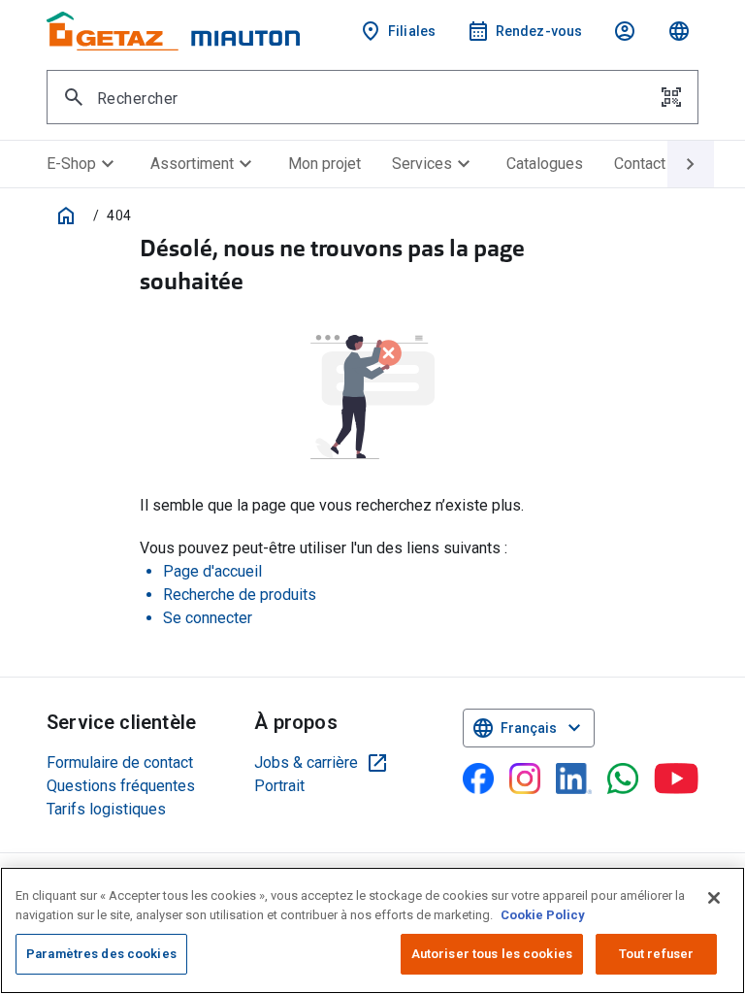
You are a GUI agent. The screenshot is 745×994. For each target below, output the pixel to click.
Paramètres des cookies (101, 953)
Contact (639, 163)
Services (433, 164)
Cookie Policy (543, 915)
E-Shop (83, 164)
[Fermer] (714, 898)
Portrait (279, 786)
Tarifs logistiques (106, 809)
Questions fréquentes (121, 786)
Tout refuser (657, 953)
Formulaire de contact (120, 762)
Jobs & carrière (321, 763)
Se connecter (207, 618)
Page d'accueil (212, 571)
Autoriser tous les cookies (491, 953)
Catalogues (544, 163)
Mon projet (324, 163)
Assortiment (203, 164)
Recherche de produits (239, 594)
